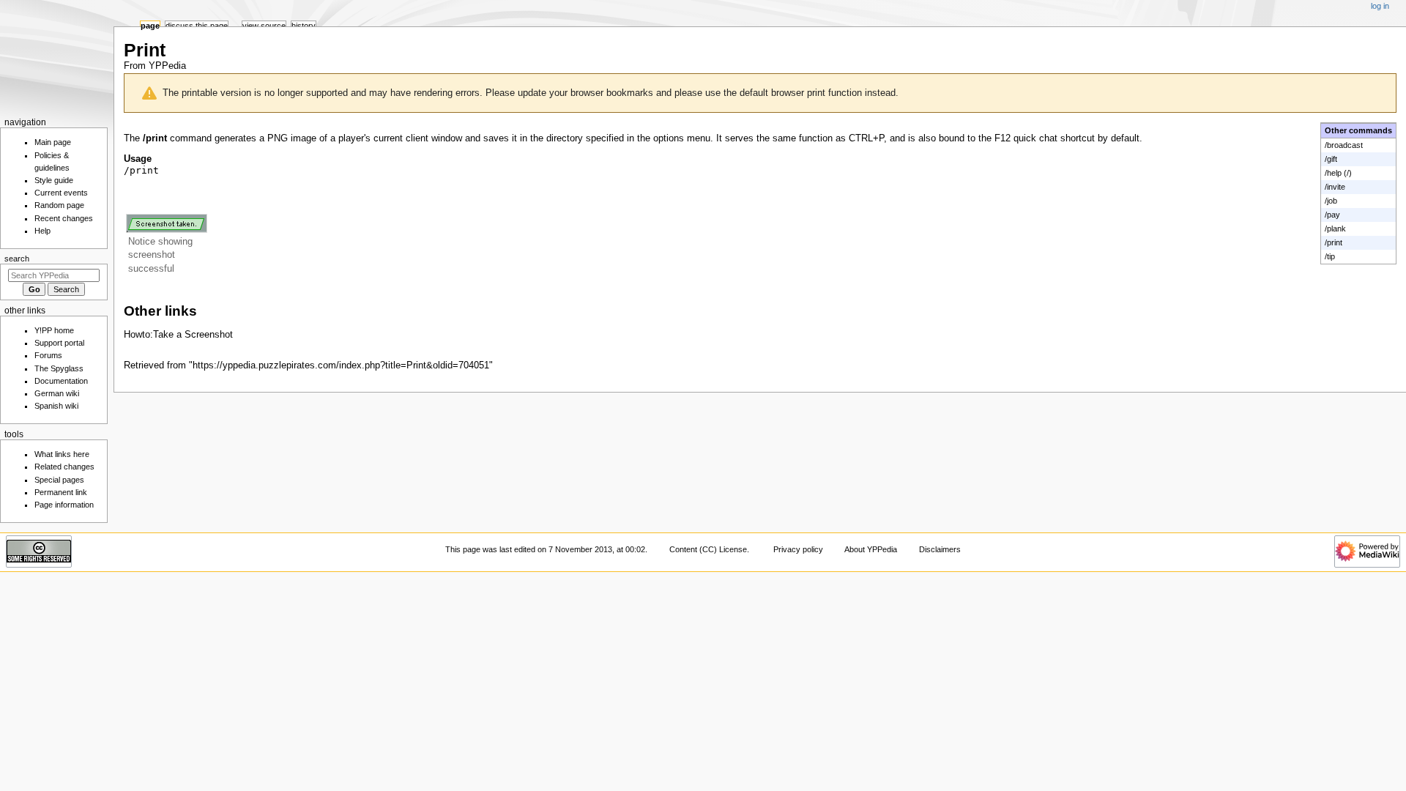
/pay (1332, 214)
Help (42, 230)
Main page (52, 142)
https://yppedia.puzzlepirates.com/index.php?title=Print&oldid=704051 (341, 365)
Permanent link (60, 492)
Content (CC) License (708, 549)
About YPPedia (870, 549)
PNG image (291, 138)
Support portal (59, 342)
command (191, 138)
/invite (1335, 186)
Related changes (64, 466)
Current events (61, 192)
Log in (1380, 5)
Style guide (53, 180)
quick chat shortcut (1054, 138)
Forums (48, 355)
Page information (64, 504)
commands (1370, 130)
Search (16, 258)
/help (1333, 172)
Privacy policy (798, 549)
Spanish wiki (56, 405)
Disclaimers (940, 549)
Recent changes (63, 218)
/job (1331, 200)
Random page (59, 205)
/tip (1330, 256)
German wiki (56, 393)
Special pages (59, 479)
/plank (1335, 228)
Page (150, 25)
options (668, 138)
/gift (1331, 159)
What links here (61, 454)
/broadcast (1344, 145)
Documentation (61, 380)
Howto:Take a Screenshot (178, 335)
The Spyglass (58, 368)
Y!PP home (54, 330)
